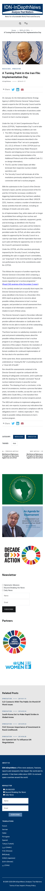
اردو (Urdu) (6, 865)
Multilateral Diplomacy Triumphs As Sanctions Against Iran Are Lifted (34, 455)
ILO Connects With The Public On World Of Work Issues (21, 703)
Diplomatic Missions (11, 585)
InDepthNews (6, 81)
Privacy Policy (31, 885)
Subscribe (8, 609)
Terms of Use (14, 885)
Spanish (5, 840)
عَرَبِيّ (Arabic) (7, 847)
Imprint (22, 885)
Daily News (8, 590)
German (5, 829)
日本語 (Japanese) (8, 858)
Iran (14, 443)
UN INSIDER (10, 789)
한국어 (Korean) (7, 862)
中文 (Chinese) (7, 851)
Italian (4, 833)
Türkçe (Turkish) (8, 844)
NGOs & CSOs (6, 69)
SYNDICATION (16, 69)
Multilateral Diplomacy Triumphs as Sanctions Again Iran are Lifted (10, 455)
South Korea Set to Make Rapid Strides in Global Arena (20, 716)
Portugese (6, 837)
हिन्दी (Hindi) (6, 854)
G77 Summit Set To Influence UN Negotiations (16, 741)
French (4, 826)
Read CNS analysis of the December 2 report (20, 284)
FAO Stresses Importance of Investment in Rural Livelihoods (21, 729)
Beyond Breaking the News (14, 588)
